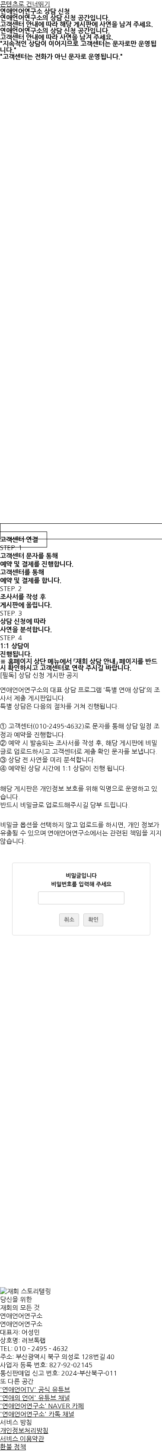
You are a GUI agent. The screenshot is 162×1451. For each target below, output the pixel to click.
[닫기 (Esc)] (133, 9)
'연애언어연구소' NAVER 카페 (42, 1406)
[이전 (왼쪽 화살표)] (15, 725)
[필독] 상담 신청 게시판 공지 (39, 675)
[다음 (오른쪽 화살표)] (147, 725)
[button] (81, 675)
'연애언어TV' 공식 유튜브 (35, 1389)
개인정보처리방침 (24, 1430)
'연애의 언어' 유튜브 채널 (35, 1398)
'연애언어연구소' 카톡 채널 (37, 1414)
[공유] (114, 9)
